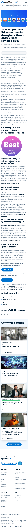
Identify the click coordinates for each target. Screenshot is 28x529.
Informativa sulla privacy (14, 514)
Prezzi (16, 500)
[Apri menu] (25, 2)
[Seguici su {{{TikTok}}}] (21, 526)
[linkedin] (9, 310)
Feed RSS (22, 310)
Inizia (16, 492)
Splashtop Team (8, 45)
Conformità (4, 514)
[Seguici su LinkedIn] (2, 526)
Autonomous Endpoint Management (20, 480)
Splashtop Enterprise (16, 289)
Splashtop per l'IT (7, 297)
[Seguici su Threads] (8, 526)
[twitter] (15, 310)
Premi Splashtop (7, 304)
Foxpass (17, 486)
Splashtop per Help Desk (9, 299)
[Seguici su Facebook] (10, 526)
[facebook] (12, 310)
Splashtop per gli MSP (9, 302)
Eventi (2, 477)
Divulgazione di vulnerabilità (4, 500)
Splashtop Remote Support (19, 476)
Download (17, 497)
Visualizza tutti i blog (14, 444)
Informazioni (4, 469)
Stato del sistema (5, 497)
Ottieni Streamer (5, 504)
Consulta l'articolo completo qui (10, 183)
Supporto (4, 492)
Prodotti (17, 469)
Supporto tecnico (5, 495)
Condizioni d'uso (5, 517)
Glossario (3, 486)
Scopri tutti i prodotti (20, 488)
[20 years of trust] (16, 2)
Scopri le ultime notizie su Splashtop (10, 458)
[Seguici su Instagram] (5, 526)
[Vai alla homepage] (6, 2)
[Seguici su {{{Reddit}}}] (18, 526)
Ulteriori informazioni (7, 352)
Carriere (3, 479)
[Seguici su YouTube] (16, 526)
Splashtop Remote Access (19, 472)
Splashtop (12, 286)
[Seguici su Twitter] (13, 526)
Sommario (6, 53)
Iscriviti (6, 314)
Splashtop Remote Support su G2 (12, 240)
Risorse (3, 482)
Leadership (3, 474)
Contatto (3, 484)
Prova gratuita (7, 269)
